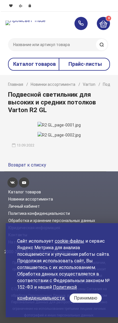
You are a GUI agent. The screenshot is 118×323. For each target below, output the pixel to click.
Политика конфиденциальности (39, 213)
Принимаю (85, 298)
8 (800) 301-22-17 (83, 23)
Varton (89, 84)
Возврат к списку (27, 165)
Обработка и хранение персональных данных (51, 220)
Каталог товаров (24, 192)
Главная (15, 84)
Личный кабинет (24, 206)
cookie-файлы (69, 241)
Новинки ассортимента (53, 84)
